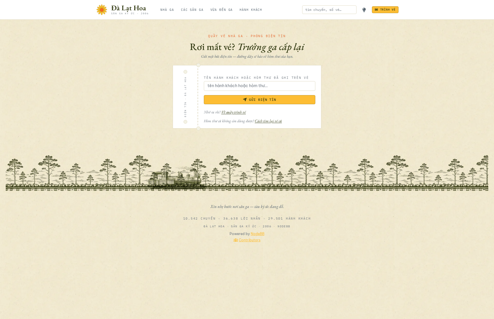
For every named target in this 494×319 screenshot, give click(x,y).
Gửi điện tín (262, 99)
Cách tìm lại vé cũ (268, 120)
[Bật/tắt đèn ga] (364, 10)
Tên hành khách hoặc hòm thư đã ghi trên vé (256, 78)
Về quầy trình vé (233, 112)
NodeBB (257, 234)
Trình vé (388, 9)
